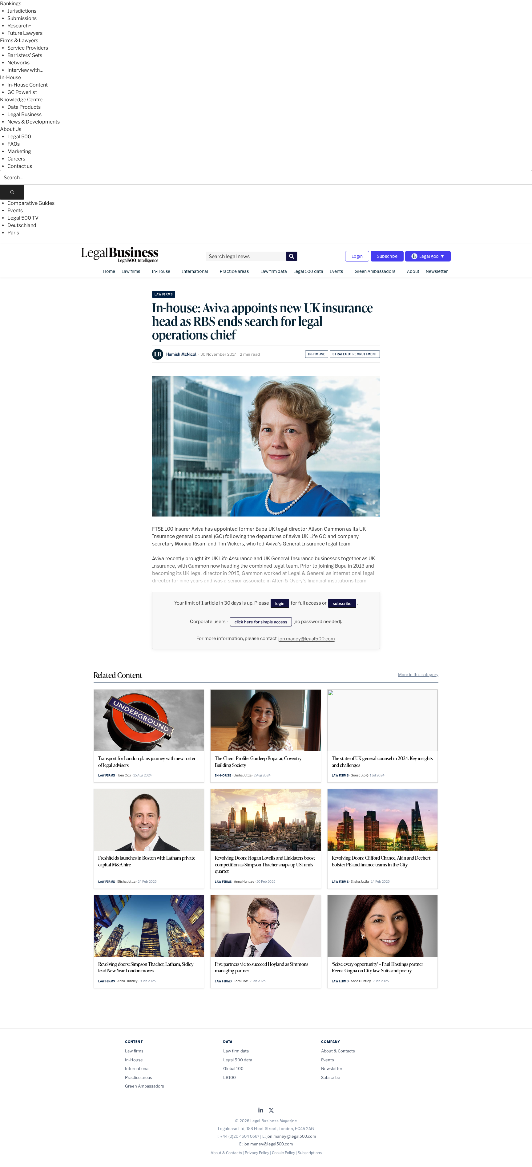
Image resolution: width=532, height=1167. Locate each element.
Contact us (19, 166)
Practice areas (234, 271)
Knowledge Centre (21, 100)
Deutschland (21, 225)
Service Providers (27, 48)
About (413, 271)
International (195, 271)
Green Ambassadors (375, 271)
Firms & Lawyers (19, 40)
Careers (16, 159)
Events (15, 210)
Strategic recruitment (354, 354)
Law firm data (273, 271)
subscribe (342, 603)
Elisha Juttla (242, 775)
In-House (10, 77)
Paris (13, 233)
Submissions (22, 18)
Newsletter (437, 271)
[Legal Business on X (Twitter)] (271, 1111)
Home (109, 271)
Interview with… (25, 70)
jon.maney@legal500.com (306, 639)
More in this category (418, 674)
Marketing (19, 151)
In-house (316, 354)
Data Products (24, 107)
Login (357, 256)
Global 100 (233, 1068)
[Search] (12, 192)
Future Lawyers (24, 33)
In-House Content (27, 85)
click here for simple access (261, 621)
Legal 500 (19, 137)
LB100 (229, 1077)
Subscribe (387, 256)
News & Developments (33, 122)
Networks (18, 63)
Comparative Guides (30, 203)
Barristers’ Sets (24, 55)
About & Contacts (338, 1050)
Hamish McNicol (181, 354)
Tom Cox (124, 775)
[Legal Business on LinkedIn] (261, 1111)
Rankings (10, 3)
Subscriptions (310, 1152)
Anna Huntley (244, 881)
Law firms (131, 271)
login (279, 603)
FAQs (13, 144)
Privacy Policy (257, 1152)
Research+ (19, 26)
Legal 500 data (308, 271)
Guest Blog (359, 775)
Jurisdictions (21, 11)
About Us (10, 129)
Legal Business (24, 114)
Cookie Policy (283, 1152)
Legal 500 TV (22, 218)
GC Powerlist (22, 92)
